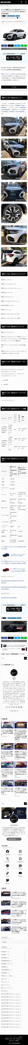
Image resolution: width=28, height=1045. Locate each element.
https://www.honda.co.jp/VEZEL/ (9, 597)
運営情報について (19, 1038)
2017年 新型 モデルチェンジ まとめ (12, 994)
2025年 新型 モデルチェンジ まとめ (12, 1018)
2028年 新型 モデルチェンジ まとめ (12, 1027)
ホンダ (4, 15)
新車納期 (6, 957)
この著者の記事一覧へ (14, 710)
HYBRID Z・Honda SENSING (16, 111)
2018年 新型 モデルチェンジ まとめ (12, 997)
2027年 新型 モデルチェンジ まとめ (12, 1024)
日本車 (6, 951)
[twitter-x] (11, 707)
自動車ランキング (8, 963)
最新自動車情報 (6, 2)
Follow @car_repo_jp (11, 628)
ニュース (6, 982)
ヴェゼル (17, 15)
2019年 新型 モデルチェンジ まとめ (12, 1000)
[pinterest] (19, 707)
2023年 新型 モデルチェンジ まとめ (12, 1012)
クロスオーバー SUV (11, 15)
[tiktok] (16, 707)
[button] (4, 46)
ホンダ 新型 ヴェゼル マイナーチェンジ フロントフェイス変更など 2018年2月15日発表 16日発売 (17, 570)
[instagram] (14, 707)
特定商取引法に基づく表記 (10, 1038)
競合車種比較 (7, 969)
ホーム (7, 1037)
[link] (7, 707)
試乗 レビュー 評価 (8, 976)
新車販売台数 (7, 960)
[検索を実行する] (25, 658)
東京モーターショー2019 (7, 74)
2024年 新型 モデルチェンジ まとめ (12, 1015)
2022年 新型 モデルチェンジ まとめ (12, 1009)
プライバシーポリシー (13, 1037)
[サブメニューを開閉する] (25, 952)
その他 (5, 991)
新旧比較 (6, 972)
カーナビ (6, 978)
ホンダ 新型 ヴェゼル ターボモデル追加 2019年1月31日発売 (17, 555)
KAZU (14, 678)
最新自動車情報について (14, 839)
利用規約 (20, 1037)
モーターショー (7, 988)
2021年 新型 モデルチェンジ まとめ (12, 1006)
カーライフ (6, 985)
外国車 (6, 954)
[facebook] (9, 707)
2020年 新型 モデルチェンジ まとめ (12, 1003)
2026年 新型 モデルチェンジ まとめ (12, 1021)
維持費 (5, 966)
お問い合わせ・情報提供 (14, 1040)
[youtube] (21, 707)
